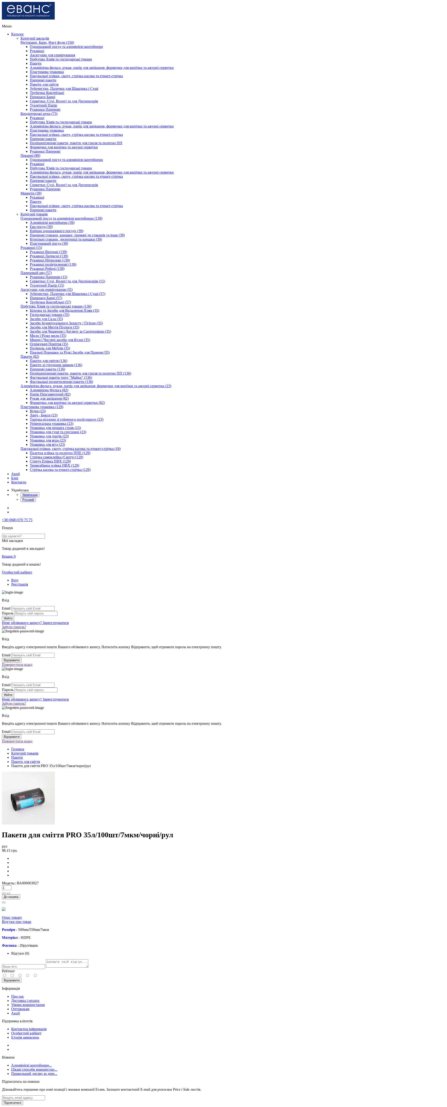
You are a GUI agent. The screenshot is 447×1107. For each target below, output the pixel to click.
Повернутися (17, 665)
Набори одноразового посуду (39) (56, 231)
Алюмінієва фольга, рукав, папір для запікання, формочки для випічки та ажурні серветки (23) (95, 386)
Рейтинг (8, 971)
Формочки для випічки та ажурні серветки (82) (67, 403)
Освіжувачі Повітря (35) (49, 344)
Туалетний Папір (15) (47, 285)
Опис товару (12, 917)
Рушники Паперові (45, 109)
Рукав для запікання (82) (49, 398)
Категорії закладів (34, 38)
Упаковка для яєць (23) (48, 440)
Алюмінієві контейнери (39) (52, 223)
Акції (15, 474)
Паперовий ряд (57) (36, 273)
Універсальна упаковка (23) (51, 424)
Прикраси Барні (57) (46, 298)
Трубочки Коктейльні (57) (50, 302)
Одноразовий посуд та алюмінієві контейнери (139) (61, 218)
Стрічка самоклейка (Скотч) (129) (56, 457)
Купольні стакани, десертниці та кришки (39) (66, 239)
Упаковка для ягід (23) (47, 444)
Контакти (18, 482)
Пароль (8, 613)
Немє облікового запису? (35, 623)
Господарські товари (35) (49, 315)
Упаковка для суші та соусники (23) (58, 432)
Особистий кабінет (17, 572)
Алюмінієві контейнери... (31, 1065)
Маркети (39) (30, 193)
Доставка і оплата (25, 1001)
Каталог (17, 34)
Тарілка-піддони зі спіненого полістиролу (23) (66, 419)
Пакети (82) (29, 357)
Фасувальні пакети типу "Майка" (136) (61, 377)
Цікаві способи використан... (34, 1069)
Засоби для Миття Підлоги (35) (54, 327)
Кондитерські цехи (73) (39, 114)
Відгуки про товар (16, 922)
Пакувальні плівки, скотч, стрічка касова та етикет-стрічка (76, 76)
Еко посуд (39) (41, 227)
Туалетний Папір (43, 105)
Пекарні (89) (30, 156)
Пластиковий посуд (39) (49, 243)
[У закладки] (4, 902)
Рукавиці (37, 51)
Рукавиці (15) (31, 248)
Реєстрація (19, 584)
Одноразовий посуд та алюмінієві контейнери (66, 47)
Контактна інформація (29, 1029)
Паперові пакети (43, 80)
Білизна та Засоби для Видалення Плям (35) (64, 310)
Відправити (12, 980)
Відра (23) (38, 411)
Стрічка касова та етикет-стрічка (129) (60, 470)
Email (6, 608)
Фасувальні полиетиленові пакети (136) (61, 382)
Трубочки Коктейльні (47, 93)
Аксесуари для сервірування (52, 55)
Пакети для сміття (44, 84)
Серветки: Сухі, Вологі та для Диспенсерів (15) (67, 281)
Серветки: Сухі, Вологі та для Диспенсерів (64, 101)
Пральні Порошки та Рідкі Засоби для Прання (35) (70, 352)
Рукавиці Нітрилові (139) (50, 260)
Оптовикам (20, 1009)
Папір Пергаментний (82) (50, 394)
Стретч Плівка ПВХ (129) (50, 461)
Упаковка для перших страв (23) (55, 428)
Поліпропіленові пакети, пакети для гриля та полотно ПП (76, 143)
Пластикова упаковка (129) (41, 407)
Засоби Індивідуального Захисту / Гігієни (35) (66, 323)
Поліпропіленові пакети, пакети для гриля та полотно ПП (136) (80, 373)
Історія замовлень (25, 1037)
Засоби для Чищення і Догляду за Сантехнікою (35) (70, 331)
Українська (29, 494)
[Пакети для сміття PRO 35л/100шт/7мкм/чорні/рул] (28, 823)
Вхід (14, 580)
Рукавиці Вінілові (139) (48, 252)
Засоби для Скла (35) (46, 319)
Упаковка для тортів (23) (49, 436)
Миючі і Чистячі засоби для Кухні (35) (60, 340)
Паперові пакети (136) (47, 369)
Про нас (17, 996)
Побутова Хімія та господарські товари (61, 59)
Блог (15, 478)
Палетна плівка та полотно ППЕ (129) (60, 453)
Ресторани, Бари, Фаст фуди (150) (47, 42)
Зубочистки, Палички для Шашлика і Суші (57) (67, 294)
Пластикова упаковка (47, 72)
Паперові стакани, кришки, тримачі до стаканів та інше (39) (77, 235)
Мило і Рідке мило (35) (48, 336)
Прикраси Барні (42, 97)
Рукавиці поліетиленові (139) (53, 264)
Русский (28, 499)
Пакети (35, 63)
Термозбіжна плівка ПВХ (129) (54, 465)
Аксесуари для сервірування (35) (46, 290)
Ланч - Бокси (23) (44, 415)
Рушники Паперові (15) (48, 277)
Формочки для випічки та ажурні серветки (64, 147)
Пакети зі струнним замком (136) (56, 365)
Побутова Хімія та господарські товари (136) (55, 306)
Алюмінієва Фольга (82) (49, 390)
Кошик (9, 556)
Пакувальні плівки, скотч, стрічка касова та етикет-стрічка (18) (70, 449)
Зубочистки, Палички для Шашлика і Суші (64, 89)
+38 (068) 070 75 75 (17, 520)
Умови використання (28, 1005)
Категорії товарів (34, 214)
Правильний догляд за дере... (34, 1074)
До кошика (11, 897)
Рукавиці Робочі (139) (47, 269)
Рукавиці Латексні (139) (49, 256)
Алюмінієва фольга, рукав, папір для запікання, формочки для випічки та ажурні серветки (102, 68)
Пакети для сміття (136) (48, 361)
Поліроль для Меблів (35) (50, 348)
